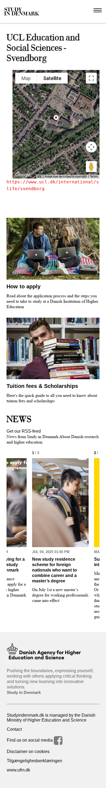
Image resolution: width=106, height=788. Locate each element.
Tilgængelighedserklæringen (34, 760)
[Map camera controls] (91, 147)
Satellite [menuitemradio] (52, 78)
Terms (94, 176)
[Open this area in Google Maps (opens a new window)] (23, 174)
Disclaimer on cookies (28, 751)
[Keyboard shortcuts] (39, 176)
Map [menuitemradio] (26, 78)
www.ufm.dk (18, 770)
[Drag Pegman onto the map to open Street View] (91, 166)
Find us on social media (30, 740)
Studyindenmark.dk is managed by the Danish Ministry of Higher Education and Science (51, 717)
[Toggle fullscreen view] (91, 78)
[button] (56, 119)
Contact (14, 729)
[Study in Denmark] (21, 12)
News (19, 419)
